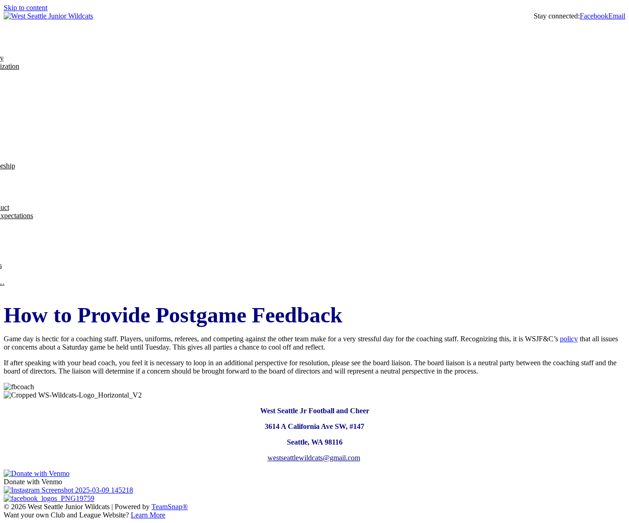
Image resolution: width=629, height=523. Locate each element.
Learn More (148, 515)
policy (569, 339)
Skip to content (25, 8)
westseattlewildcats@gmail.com (314, 458)
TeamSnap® (169, 507)
